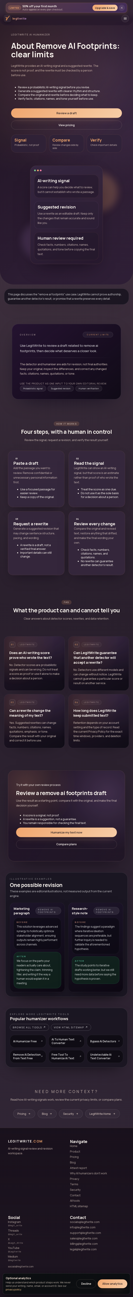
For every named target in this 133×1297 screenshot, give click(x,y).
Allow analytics (112, 1284)
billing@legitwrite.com (84, 1244)
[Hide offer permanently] (122, 8)
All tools (75, 1201)
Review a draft (66, 113)
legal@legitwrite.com (83, 1249)
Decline (86, 1284)
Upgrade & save (105, 8)
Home (73, 1146)
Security (75, 1190)
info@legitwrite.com (82, 1227)
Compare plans (66, 844)
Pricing (74, 1157)
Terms (74, 1184)
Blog (73, 1162)
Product (75, 1151)
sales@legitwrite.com (83, 1238)
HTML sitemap (79, 1206)
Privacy (74, 1179)
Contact (75, 1195)
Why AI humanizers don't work (88, 1173)
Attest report (78, 1168)
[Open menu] (125, 18)
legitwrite (25, 1141)
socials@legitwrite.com (21, 1266)
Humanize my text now (66, 832)
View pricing (67, 125)
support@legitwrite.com (85, 1233)
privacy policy (13, 1289)
